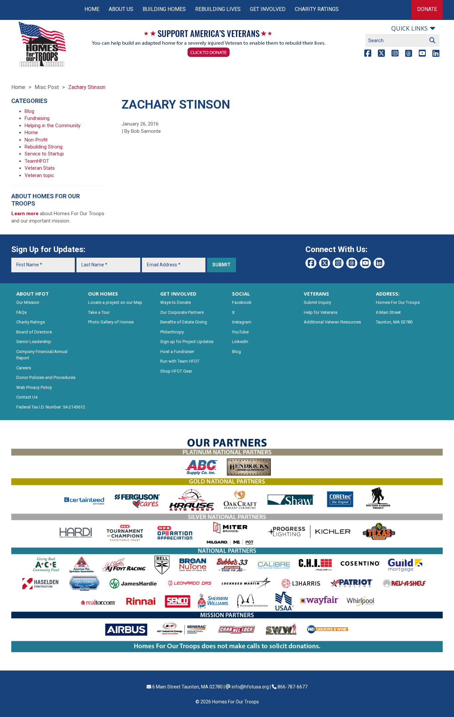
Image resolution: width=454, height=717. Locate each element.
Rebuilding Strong (43, 147)
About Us (121, 9)
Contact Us (27, 397)
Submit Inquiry (317, 302)
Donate (427, 9)
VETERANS (316, 293)
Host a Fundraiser (177, 351)
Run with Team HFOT (179, 361)
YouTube (240, 331)
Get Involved (267, 9)
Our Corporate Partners (182, 312)
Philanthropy (172, 331)
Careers (23, 367)
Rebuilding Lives (218, 9)
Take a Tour (99, 312)
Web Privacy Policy (34, 387)
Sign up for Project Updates (186, 341)
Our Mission (27, 302)
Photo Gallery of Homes (111, 321)
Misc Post (47, 87)
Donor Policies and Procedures (45, 377)
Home (91, 9)
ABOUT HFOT (32, 293)
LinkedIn (240, 341)
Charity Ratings (317, 9)
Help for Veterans (320, 312)
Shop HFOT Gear (176, 371)
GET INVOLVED (178, 293)
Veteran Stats (40, 168)
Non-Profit (36, 140)
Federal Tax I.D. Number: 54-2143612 (50, 406)
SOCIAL (241, 293)
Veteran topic (39, 175)
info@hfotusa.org (250, 686)
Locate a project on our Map (115, 302)
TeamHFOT (37, 161)
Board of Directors (34, 331)
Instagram (241, 321)
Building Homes (164, 9)
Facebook (242, 302)
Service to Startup (44, 154)
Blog (29, 111)
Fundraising (37, 118)
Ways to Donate (175, 302)
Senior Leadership (33, 341)
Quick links (409, 28)
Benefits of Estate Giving (183, 321)
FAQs (21, 312)
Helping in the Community (52, 126)
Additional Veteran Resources (332, 321)
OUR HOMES (103, 293)
